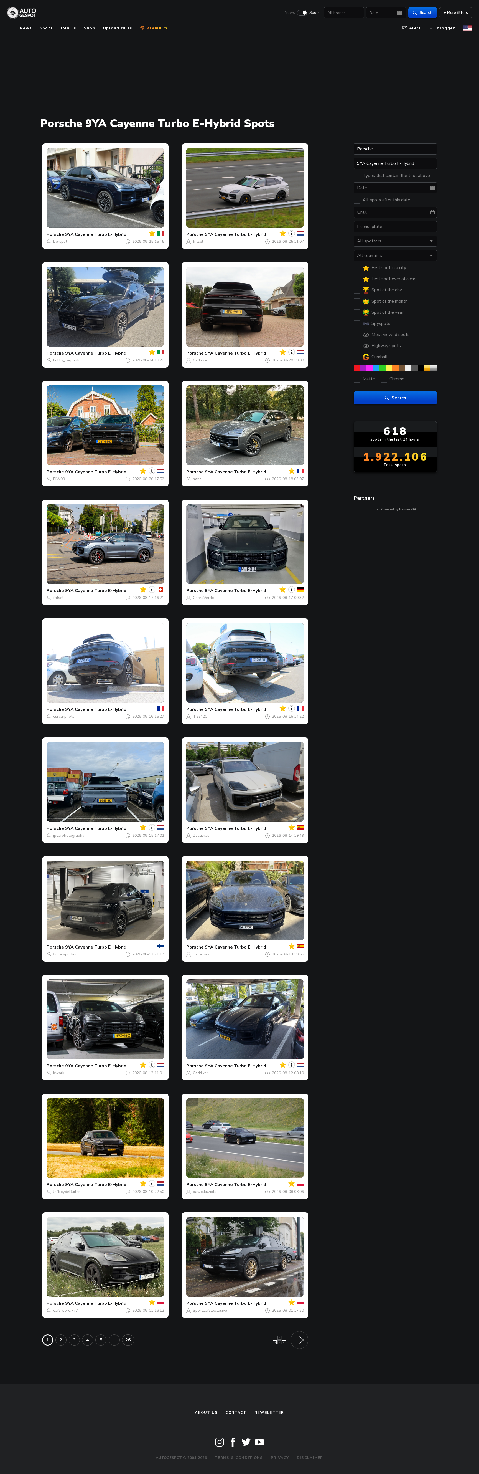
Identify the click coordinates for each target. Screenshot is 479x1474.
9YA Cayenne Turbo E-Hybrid (95, 234)
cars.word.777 (65, 1310)
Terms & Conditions (239, 1457)
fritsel (198, 241)
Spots (314, 13)
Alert (415, 28)
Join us (68, 28)
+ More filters (456, 12)
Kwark (58, 1073)
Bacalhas (201, 835)
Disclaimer (310, 1457)
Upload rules (117, 28)
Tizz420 (200, 716)
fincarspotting (65, 954)
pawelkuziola (204, 1191)
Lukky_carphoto (67, 360)
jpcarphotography (68, 835)
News (290, 13)
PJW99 (59, 479)
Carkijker (200, 360)
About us (206, 1412)
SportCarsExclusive (210, 1310)
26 (128, 1340)
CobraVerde (203, 597)
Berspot (60, 241)
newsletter (269, 1412)
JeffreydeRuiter (66, 1191)
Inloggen (445, 28)
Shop (89, 28)
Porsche (55, 234)
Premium (156, 28)
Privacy (280, 1457)
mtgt (197, 479)
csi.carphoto (64, 716)
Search (425, 12)
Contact (236, 1412)
